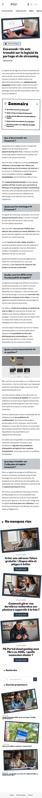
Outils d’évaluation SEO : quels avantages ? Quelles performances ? (19, 717)
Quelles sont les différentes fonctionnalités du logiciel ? (21, 117)
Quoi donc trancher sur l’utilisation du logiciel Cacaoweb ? (20, 125)
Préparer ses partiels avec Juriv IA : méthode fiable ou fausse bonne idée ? (20, 774)
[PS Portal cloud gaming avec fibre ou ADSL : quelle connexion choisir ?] (20, 631)
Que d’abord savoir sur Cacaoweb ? (18, 109)
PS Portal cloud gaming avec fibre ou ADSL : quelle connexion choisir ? (21, 652)
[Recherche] (31, 4)
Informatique (13, 44)
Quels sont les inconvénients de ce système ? (21, 121)
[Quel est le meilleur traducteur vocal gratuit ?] (21, 732)
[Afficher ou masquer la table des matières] (33, 104)
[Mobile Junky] (14, 4)
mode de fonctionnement (15, 182)
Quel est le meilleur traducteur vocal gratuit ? (17, 746)
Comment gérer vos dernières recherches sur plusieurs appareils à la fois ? (21, 606)
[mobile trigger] (3, 4)
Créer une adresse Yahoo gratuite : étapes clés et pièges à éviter (21, 561)
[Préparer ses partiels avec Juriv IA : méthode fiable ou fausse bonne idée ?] (20, 759)
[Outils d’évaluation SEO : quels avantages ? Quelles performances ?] (19, 701)
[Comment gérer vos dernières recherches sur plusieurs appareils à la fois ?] (21, 585)
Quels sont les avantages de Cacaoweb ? (19, 113)
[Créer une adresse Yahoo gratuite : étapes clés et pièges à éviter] (20, 540)
